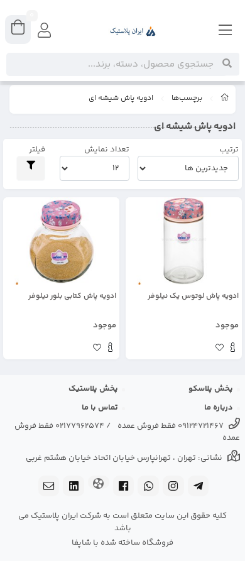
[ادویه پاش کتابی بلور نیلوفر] (61, 241)
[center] (227, 64)
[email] (49, 487)
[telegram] (198, 487)
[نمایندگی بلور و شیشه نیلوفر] (184, 241)
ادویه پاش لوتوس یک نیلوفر (193, 296)
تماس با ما (100, 407)
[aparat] (99, 483)
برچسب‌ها (187, 98)
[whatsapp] (148, 487)
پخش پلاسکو (210, 389)
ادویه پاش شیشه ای (121, 98)
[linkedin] (73, 487)
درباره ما (218, 407)
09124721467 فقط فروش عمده (170, 426)
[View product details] (233, 349)
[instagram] (173, 487)
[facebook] (124, 487)
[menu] (225, 31)
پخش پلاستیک (93, 389)
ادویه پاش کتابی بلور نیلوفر (72, 296)
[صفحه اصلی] (224, 99)
